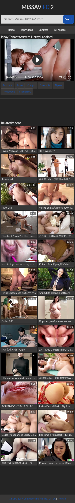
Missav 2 (37, 6)
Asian (20, 85)
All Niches (60, 29)
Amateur (7, 85)
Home (11, 29)
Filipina (58, 85)
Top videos (26, 29)
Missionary (25, 91)
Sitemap (62, 498)
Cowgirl (31, 85)
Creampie (45, 85)
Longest (43, 29)
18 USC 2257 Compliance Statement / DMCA (32, 498)
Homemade (9, 91)
